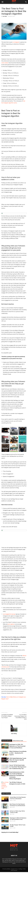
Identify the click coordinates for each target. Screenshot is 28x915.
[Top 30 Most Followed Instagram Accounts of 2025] (5, 785)
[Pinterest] (9, 19)
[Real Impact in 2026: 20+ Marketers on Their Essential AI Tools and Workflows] (5, 746)
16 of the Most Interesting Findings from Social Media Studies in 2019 (21, 717)
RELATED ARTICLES (6, 740)
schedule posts (5, 667)
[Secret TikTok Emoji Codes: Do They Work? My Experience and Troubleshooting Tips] (5, 766)
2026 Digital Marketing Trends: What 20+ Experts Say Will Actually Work (17, 760)
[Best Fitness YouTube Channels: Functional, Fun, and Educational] (5, 805)
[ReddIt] (16, 19)
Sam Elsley (5, 16)
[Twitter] (6, 19)
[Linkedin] (12, 19)
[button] (2, 2)
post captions (11, 624)
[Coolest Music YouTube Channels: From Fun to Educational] (5, 799)
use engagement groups (9, 614)
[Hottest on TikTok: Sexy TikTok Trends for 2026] (5, 812)
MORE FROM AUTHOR (18, 740)
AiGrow (24, 655)
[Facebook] (2, 19)
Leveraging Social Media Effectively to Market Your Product (7, 716)
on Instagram (16, 42)
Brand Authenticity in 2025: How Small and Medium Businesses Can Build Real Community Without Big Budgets (16, 775)
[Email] (19, 19)
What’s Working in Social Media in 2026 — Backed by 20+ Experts (17, 753)
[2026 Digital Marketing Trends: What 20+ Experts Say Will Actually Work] (5, 759)
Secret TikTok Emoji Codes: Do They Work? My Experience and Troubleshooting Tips (17, 766)
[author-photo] (14, 731)
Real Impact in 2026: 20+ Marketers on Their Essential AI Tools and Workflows (17, 746)
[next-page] (5, 789)
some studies (4, 62)
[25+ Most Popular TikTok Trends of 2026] (5, 826)
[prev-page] (2, 789)
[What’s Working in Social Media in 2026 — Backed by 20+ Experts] (5, 753)
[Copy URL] (22, 19)
